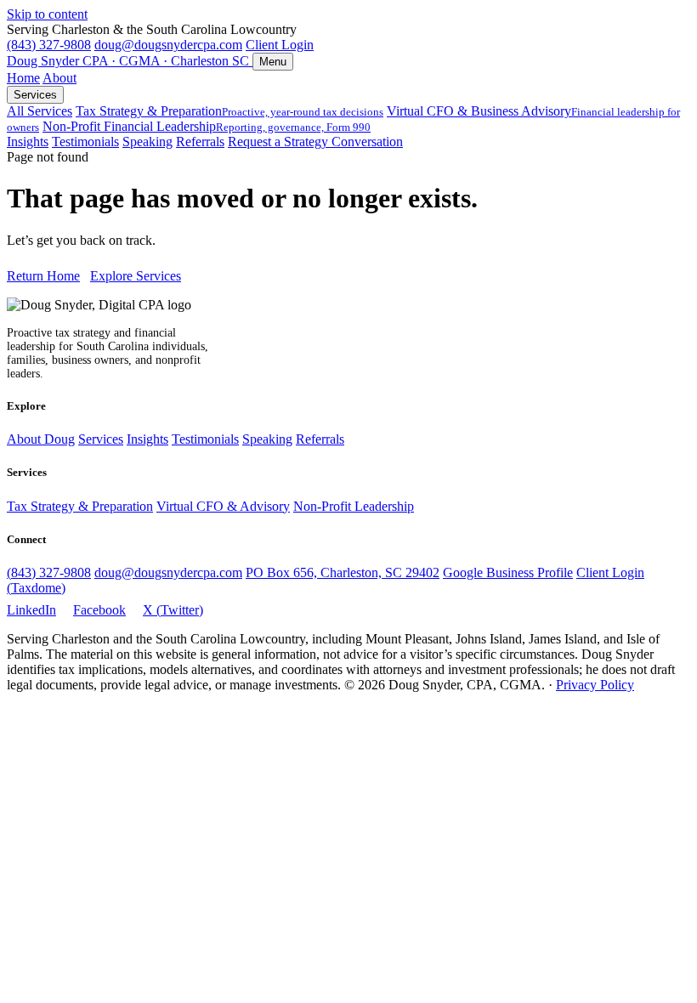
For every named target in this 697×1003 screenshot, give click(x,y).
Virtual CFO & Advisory (223, 506)
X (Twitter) (173, 610)
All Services (39, 111)
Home (23, 78)
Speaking (147, 141)
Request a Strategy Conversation (315, 141)
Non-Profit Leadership (353, 506)
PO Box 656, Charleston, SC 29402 (342, 572)
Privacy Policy (595, 684)
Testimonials (85, 141)
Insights (27, 141)
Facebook (99, 610)
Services (35, 94)
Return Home (43, 276)
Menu (272, 61)
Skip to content (47, 14)
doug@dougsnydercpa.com (168, 44)
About (59, 78)
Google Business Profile (508, 572)
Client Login (280, 44)
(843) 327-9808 (49, 44)
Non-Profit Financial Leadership (206, 126)
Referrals (200, 141)
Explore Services (135, 276)
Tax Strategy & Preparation (229, 111)
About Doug (41, 439)
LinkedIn (31, 610)
